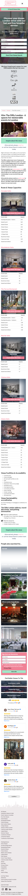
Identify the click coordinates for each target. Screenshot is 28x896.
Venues (8, 110)
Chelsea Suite (5, 377)
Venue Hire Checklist (6, 881)
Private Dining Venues (6, 845)
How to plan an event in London (8, 879)
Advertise (3, 877)
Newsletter (4, 867)
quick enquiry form (18, 169)
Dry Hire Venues (5, 817)
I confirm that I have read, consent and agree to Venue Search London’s (13, 666)
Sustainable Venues (5, 820)
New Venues (4, 856)
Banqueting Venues (5, 847)
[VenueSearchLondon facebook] (6, 889)
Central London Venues (6, 829)
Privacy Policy (7, 668)
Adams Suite (5, 419)
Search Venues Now (14, 9)
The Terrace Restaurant (9, 289)
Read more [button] (6, 720)
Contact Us (4, 868)
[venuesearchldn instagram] (2, 889)
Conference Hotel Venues (7, 838)
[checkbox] (2, 664)
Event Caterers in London (7, 815)
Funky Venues (4, 851)
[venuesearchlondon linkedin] (10, 889)
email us (20, 145)
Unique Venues (4, 825)
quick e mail (21, 178)
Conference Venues (6, 834)
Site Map (3, 863)
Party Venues (4, 843)
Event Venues (4, 818)
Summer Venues (5, 833)
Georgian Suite (6, 191)
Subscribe (14, 671)
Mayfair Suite (5, 335)
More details (13, 209)
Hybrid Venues (4, 822)
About (2, 861)
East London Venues (6, 824)
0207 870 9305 (5, 884)
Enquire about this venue (14, 141)
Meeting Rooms (5, 842)
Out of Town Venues (6, 858)
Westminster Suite (7, 247)
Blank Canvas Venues (6, 852)
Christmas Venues (5, 836)
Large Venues (4, 831)
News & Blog (4, 872)
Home (3, 110)
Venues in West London (6, 827)
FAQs (2, 870)
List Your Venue (5, 876)
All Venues (3, 811)
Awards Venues (5, 849)
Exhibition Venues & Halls (7, 813)
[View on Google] (5, 710)
